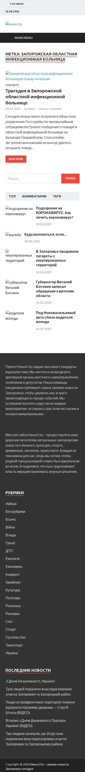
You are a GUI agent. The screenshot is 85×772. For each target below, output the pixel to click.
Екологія (13, 558)
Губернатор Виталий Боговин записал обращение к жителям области (55, 288)
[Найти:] (42, 178)
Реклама (13, 613)
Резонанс (13, 606)
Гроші (10, 543)
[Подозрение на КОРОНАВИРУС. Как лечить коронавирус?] (19, 208)
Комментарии (34, 196)
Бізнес (11, 519)
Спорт (11, 629)
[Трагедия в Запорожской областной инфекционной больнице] (42, 77)
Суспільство (16, 637)
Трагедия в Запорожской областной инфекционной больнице (35, 96)
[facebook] (78, 12)
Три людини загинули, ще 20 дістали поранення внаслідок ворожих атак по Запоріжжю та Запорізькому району (36, 738)
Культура (13, 590)
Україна (12, 653)
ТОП (12, 196)
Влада (11, 535)
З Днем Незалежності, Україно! (30, 681)
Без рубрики (15, 511)
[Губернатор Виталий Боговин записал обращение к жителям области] (19, 282)
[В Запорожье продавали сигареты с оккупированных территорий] (19, 252)
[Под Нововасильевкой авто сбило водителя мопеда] (19, 313)
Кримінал (13, 582)
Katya (31, 109)
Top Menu (17, 3)
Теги (57, 196)
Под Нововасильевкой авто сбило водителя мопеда (56, 317)
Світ (9, 621)
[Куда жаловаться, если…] (13, 235)
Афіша (11, 503)
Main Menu (24, 38)
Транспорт (14, 645)
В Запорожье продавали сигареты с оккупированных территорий (57, 258)
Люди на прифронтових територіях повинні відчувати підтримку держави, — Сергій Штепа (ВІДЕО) (40, 707)
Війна (10, 527)
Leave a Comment (50, 109)
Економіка (14, 566)
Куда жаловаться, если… (45, 234)
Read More (16, 159)
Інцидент (12, 85)
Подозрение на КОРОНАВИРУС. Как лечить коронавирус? (54, 212)
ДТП (9, 551)
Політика (13, 598)
